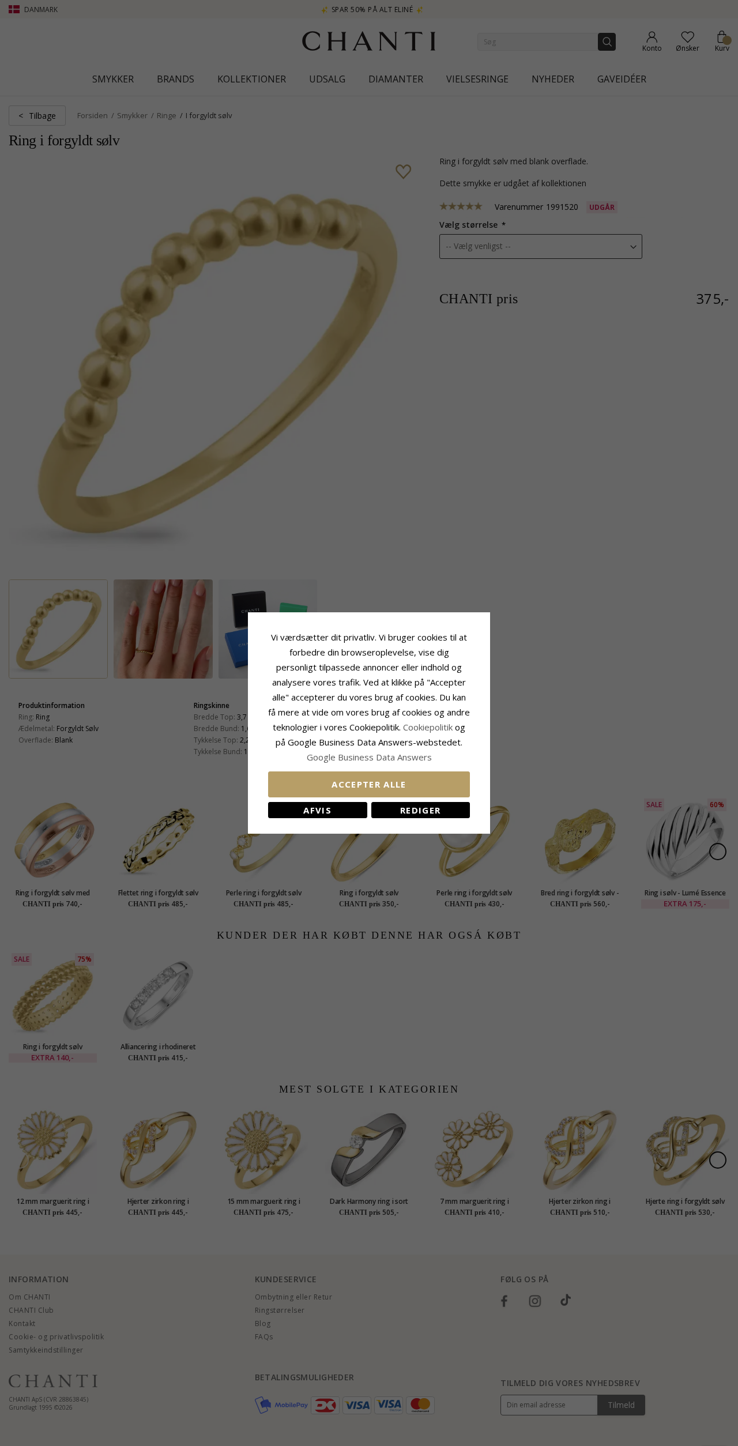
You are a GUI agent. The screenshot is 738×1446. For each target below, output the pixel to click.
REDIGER (420, 810)
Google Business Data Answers (369, 757)
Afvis (317, 810)
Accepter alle (369, 784)
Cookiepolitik (428, 727)
